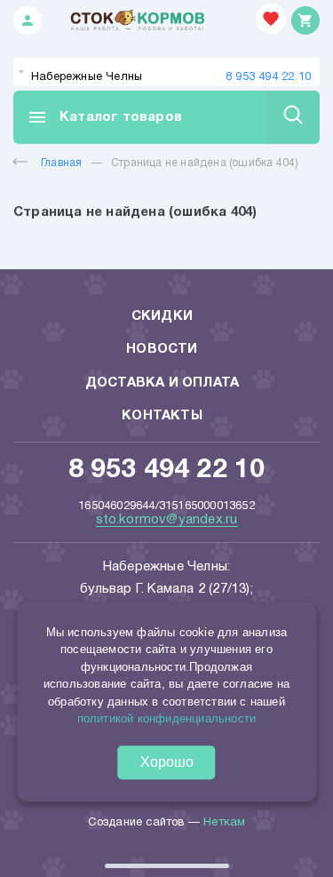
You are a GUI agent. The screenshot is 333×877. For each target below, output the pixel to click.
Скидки (162, 316)
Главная (61, 163)
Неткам (224, 822)
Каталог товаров (104, 117)
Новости (161, 349)
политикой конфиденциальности (167, 718)
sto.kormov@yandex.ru (167, 520)
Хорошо (167, 761)
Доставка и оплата (162, 383)
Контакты (162, 416)
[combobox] (166, 72)
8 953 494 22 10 (268, 77)
